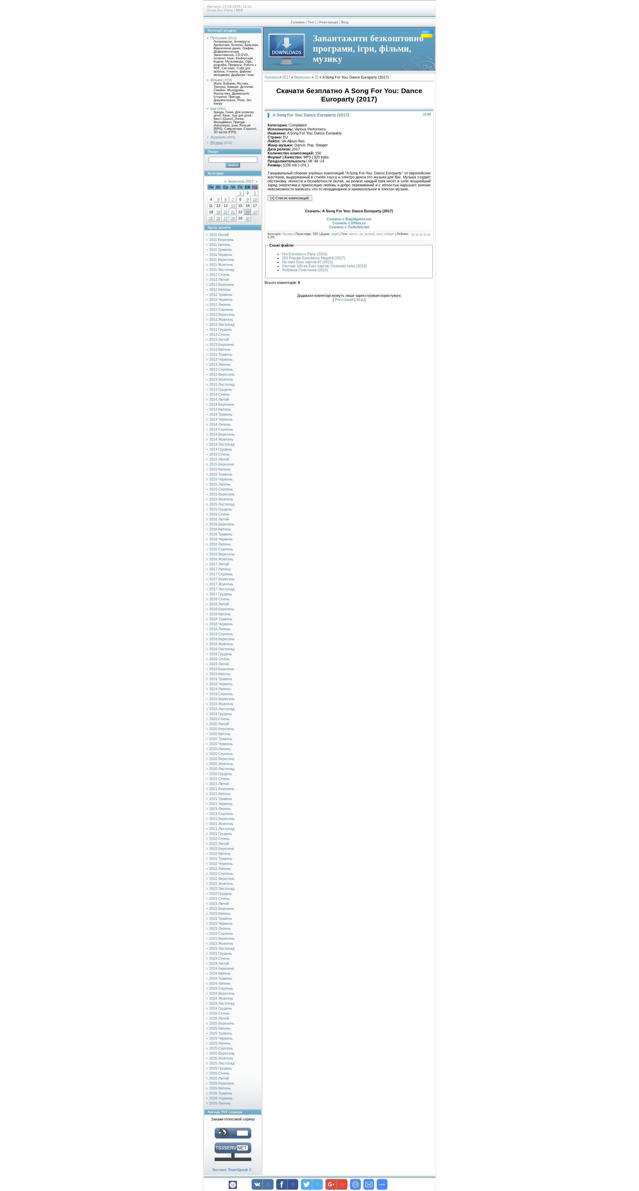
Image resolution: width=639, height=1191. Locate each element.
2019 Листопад (221, 709)
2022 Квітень (220, 854)
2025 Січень (219, 1013)
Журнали (218, 137)
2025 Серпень (221, 1048)
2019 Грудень (220, 714)
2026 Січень (219, 1073)
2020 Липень (220, 749)
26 (218, 218)
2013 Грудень (220, 389)
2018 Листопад (221, 649)
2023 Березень (221, 908)
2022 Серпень (221, 874)
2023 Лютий (219, 903)
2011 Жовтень (221, 265)
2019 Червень (221, 684)
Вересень (302, 77)
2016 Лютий (219, 519)
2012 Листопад (221, 324)
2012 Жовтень (221, 319)
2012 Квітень (220, 290)
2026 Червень (221, 1098)
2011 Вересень (221, 260)
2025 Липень (220, 1043)
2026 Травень (220, 1093)
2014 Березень (221, 404)
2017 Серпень (221, 574)
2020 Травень (220, 739)
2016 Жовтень (221, 559)
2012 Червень (221, 299)
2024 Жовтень (221, 998)
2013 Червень (221, 359)
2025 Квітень (220, 1028)
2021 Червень (221, 804)
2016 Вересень (222, 554)
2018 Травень (220, 619)
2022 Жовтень (221, 884)
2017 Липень (220, 569)
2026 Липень (220, 1103)
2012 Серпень (221, 309)
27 (226, 218)
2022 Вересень (222, 879)
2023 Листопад (221, 948)
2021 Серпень (221, 814)
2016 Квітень (220, 529)
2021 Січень (219, 779)
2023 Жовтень (221, 943)
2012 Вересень (222, 314)
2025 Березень (221, 1023)
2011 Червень (220, 255)
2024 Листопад (221, 1003)
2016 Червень (221, 539)
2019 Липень (220, 689)
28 (233, 218)
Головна (298, 22)
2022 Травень (220, 859)
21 (233, 212)
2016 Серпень (221, 549)
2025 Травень (220, 1033)
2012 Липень (220, 304)
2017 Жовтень (221, 584)
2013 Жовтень (221, 379)
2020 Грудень (220, 774)
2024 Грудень (220, 1008)
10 (255, 199)
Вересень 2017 (241, 181)
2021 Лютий (219, 784)
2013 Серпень (221, 369)
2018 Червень (221, 624)
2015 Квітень (220, 469)
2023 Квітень (220, 913)
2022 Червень (221, 864)
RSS (239, 10)
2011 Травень (220, 250)
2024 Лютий (219, 963)
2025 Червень (221, 1038)
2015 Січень (219, 454)
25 (211, 218)
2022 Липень (220, 869)
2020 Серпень (221, 754)
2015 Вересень (222, 494)
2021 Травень (220, 799)
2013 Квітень (220, 349)
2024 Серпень (221, 988)
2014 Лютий (219, 399)
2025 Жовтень (221, 1058)
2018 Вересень (222, 639)
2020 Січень (219, 719)
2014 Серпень (221, 429)
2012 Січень (219, 275)
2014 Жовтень (221, 439)
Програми (218, 38)
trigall (334, 234)
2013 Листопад (221, 384)
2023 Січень (219, 898)
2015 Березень (221, 464)
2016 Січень (219, 514)
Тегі (311, 22)
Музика (216, 142)
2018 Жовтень (221, 644)
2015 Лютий (219, 459)
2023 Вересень (222, 938)
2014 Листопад (221, 444)
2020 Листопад (221, 769)
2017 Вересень (222, 579)
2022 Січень (219, 839)
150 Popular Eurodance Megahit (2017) (313, 258)
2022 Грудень (220, 893)
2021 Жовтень (221, 824)
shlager (389, 234)
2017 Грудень (220, 594)
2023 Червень (221, 923)
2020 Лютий (219, 724)
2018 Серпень (221, 634)
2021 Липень (220, 809)
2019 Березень (221, 669)
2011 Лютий (219, 235)
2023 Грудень (220, 953)
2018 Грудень (220, 654)
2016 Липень (220, 544)
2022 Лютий (219, 844)
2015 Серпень (221, 489)
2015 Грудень (220, 509)
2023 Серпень (221, 933)
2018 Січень (219, 599)
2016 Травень (220, 534)
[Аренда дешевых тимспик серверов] (233, 1162)
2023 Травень (220, 918)
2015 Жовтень (221, 499)
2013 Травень (220, 354)
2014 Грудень (220, 449)
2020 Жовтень (221, 764)
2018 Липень (220, 629)
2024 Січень (219, 958)
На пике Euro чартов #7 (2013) (307, 262)
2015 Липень (220, 484)
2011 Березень (221, 240)
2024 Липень (220, 983)
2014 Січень (219, 394)
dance (353, 234)
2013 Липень (220, 364)
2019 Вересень (222, 699)
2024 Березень (221, 968)
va (361, 234)
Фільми (216, 80)
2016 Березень (221, 524)
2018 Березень (221, 609)
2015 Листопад (221, 504)
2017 (286, 77)
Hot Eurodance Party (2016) (304, 254)
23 (248, 212)
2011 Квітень (219, 245)
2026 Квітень (220, 1088)
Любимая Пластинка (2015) (305, 270)
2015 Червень (221, 479)
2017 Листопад (221, 589)
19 (218, 212)
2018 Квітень (220, 614)
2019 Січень (219, 659)
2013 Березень (221, 344)
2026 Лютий (219, 1078)
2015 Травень (220, 474)
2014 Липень (220, 424)
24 (255, 212)
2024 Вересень (222, 993)
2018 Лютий (219, 604)
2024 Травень (220, 978)
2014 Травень (220, 414)
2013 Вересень (222, 374)
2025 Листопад (221, 1063)
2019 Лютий (219, 664)
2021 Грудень (220, 834)
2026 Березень (221, 1083)
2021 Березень (221, 789)
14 (233, 206)
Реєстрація (328, 22)
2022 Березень (221, 849)
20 (226, 212)
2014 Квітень (220, 409)
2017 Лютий (219, 564)
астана (369, 234)
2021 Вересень (222, 819)
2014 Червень (221, 419)
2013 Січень (219, 334)
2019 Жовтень (221, 704)
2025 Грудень (220, 1068)
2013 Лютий (219, 339)
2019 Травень (220, 679)
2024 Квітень (220, 973)
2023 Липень (220, 928)
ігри (213, 108)
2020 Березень (221, 729)
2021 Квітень (220, 794)
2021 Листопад (221, 829)
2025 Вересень (222, 1053)
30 (248, 218)
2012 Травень (220, 295)
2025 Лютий (219, 1018)
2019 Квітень (220, 674)
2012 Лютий (219, 280)
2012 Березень (221, 285)
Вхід (344, 22)
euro (379, 234)
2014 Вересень (222, 434)
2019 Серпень (221, 694)
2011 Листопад (221, 270)
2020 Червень (221, 744)
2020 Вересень (222, 759)
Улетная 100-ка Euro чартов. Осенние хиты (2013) (324, 266)
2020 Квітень (220, 734)
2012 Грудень (220, 329)
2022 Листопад (221, 889)
